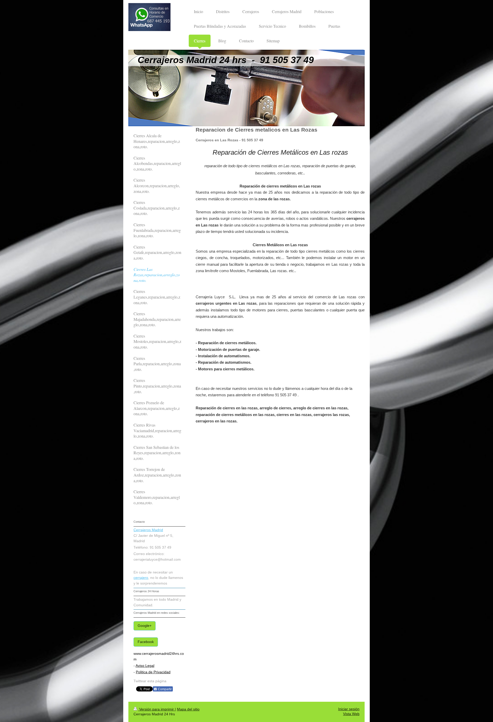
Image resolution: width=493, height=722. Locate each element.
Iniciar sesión (348, 709)
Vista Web (351, 714)
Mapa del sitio (188, 709)
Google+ (144, 626)
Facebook (146, 642)
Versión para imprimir (156, 709)
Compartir (164, 689)
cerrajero (141, 578)
